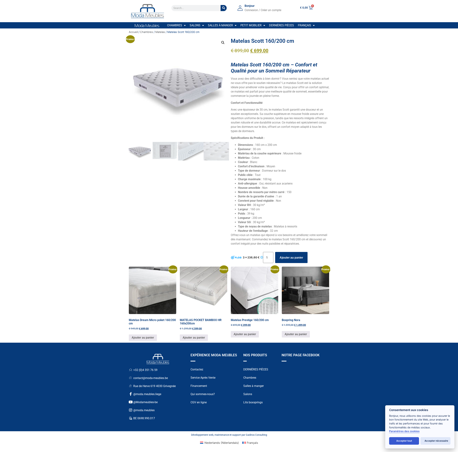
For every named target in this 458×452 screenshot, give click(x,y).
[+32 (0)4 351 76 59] (130, 370)
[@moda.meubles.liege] (130, 394)
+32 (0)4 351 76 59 (145, 370)
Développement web (202, 434)
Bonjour (250, 6)
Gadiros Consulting (256, 434)
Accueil (133, 32)
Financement (199, 386)
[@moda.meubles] (130, 410)
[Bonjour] (240, 8)
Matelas (160, 32)
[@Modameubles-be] (130, 402)
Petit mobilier (251, 25)
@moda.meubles (144, 410)
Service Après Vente (203, 377)
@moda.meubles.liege (147, 394)
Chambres (174, 25)
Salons (195, 25)
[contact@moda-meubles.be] (130, 378)
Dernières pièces (281, 25)
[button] (223, 42)
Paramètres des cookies (404, 431)
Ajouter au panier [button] (143, 337)
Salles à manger (220, 25)
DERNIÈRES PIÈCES (255, 369)
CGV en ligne (199, 402)
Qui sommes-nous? (203, 394)
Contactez (197, 369)
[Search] (224, 8)
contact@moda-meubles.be (150, 378)
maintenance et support (228, 434)
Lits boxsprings (253, 402)
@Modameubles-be (145, 402)
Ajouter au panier (291, 257)
